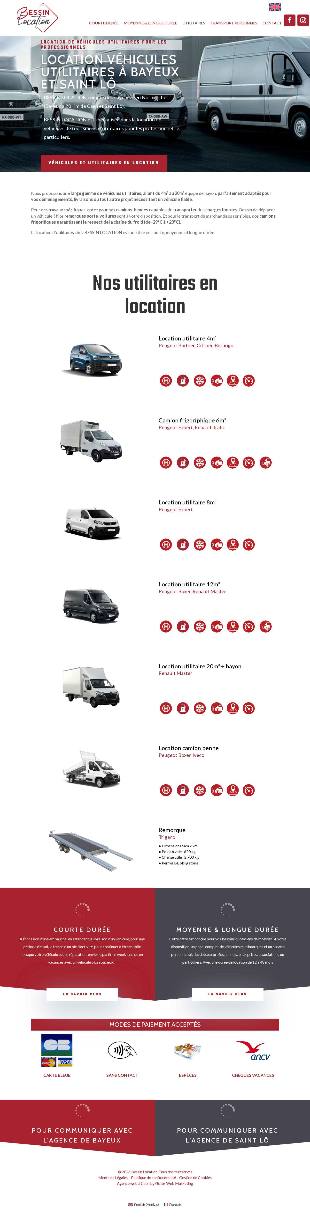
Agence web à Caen (133, 1183)
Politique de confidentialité (153, 1177)
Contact (272, 23)
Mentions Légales (113, 1177)
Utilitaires (193, 23)
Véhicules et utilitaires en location (103, 163)
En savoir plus (82, 994)
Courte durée (103, 23)
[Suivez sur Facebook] (289, 20)
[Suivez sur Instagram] (303, 20)
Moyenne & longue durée (150, 23)
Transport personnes (233, 23)
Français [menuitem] (175, 1204)
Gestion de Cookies (195, 1177)
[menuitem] (275, 7)
